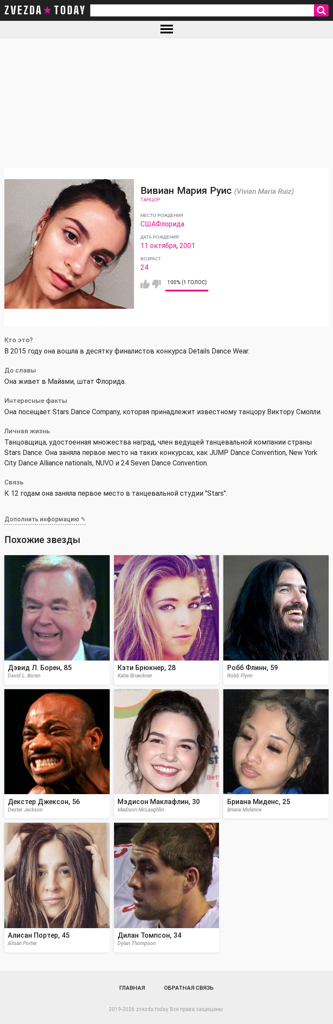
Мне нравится (145, 284)
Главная (132, 988)
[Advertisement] (166, 103)
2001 (187, 246)
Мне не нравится (156, 284)
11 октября (158, 246)
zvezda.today (152, 1009)
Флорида (170, 224)
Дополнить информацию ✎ (45, 519)
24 (144, 267)
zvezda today (45, 10)
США (148, 224)
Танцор (150, 200)
